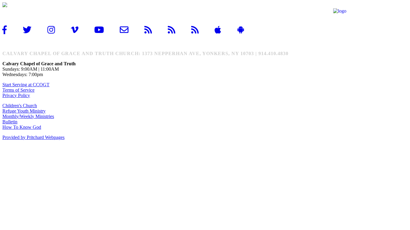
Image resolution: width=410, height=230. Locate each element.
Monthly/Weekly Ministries (28, 116)
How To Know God (21, 127)
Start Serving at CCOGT (26, 84)
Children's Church (19, 105)
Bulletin (9, 121)
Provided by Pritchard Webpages (33, 137)
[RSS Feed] (153, 30)
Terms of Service (18, 90)
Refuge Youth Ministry (24, 111)
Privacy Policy (16, 95)
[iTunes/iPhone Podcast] (176, 30)
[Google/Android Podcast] (200, 30)
